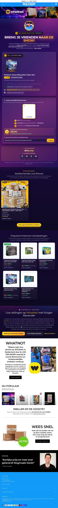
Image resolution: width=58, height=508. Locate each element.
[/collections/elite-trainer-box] (29, 12)
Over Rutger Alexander (34, 333)
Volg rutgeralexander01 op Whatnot (29, 225)
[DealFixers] (29, 4)
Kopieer (50, 140)
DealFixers (15, 498)
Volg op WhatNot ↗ (50, 333)
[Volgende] (42, 1)
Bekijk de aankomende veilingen (13, 333)
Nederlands (4, 496)
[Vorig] (15, 1)
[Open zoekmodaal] (52, 4)
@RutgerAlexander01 (39, 414)
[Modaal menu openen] (2, 4)
